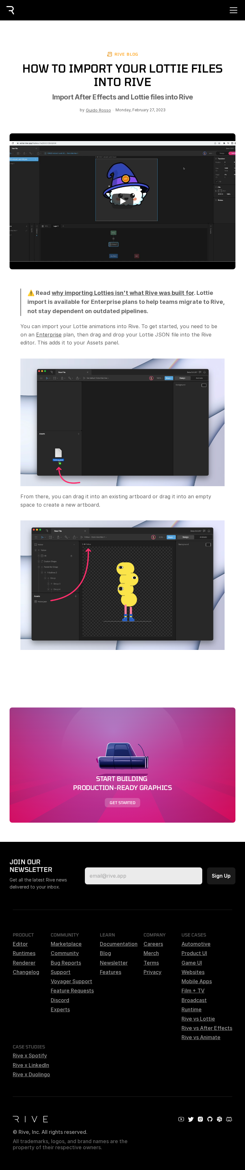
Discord (60, 1000)
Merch (151, 953)
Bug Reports (66, 963)
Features (110, 972)
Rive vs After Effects (207, 1028)
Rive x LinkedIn (31, 1065)
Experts (60, 1009)
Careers (153, 944)
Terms (151, 963)
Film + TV (193, 990)
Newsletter (114, 963)
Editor (20, 944)
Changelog (26, 972)
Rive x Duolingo (31, 1074)
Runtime (192, 1009)
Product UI (194, 953)
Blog (105, 953)
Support (61, 972)
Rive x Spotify (30, 1055)
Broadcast (194, 1000)
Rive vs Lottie (198, 1019)
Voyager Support (71, 981)
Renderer (24, 963)
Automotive (196, 944)
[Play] (122, 201)
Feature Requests (72, 990)
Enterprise (49, 334)
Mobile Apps (197, 981)
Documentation (118, 944)
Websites (193, 972)
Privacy (152, 972)
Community (65, 953)
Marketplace (66, 944)
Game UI (192, 963)
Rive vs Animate (201, 1037)
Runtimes (24, 953)
